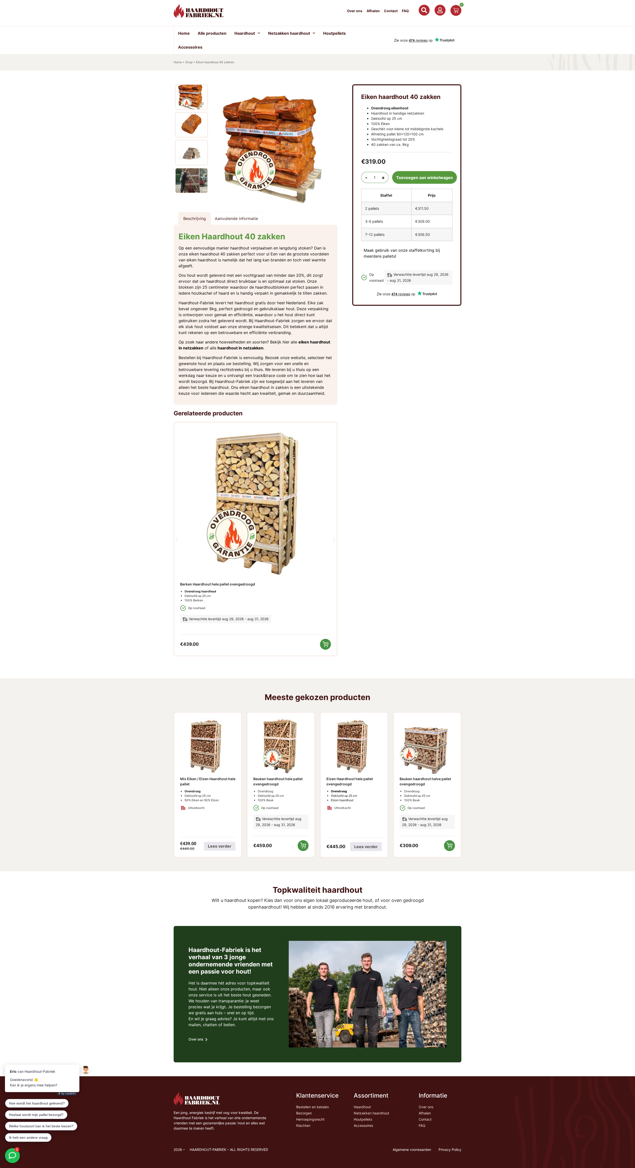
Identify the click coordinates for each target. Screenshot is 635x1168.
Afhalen (373, 11)
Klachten (303, 1125)
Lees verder (219, 846)
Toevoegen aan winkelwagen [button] (325, 644)
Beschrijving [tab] (194, 218)
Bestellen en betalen (312, 1107)
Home (184, 33)
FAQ (405, 11)
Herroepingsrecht (310, 1119)
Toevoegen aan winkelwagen (424, 177)
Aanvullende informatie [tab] (236, 218)
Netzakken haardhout (289, 33)
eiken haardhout (204, 253)
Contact (391, 11)
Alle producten (212, 33)
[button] (177, 539)
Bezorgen (304, 1113)
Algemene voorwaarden (412, 1149)
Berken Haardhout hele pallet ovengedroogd (217, 584)
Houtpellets (334, 33)
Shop (188, 62)
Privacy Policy (450, 1149)
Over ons (354, 11)
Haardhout (244, 33)
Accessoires (190, 47)
